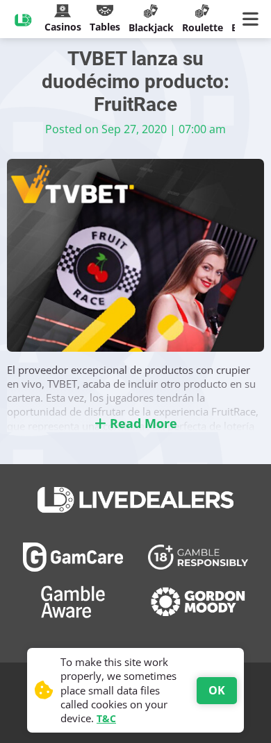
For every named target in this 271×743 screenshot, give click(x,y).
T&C (106, 718)
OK (216, 690)
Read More (141, 423)
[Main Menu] (253, 19)
